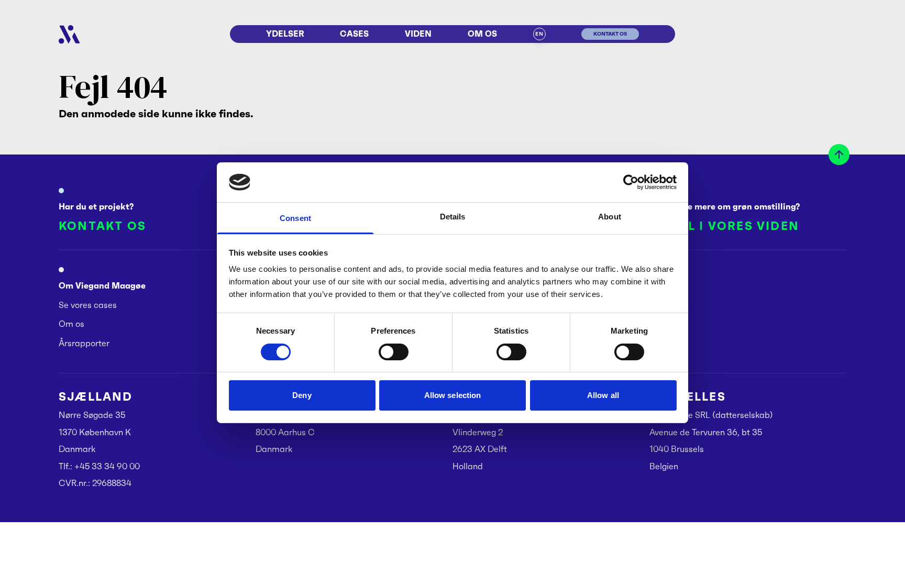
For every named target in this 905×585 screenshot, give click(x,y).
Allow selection (452, 395)
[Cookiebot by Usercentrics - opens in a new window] (631, 182)
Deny (301, 395)
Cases (354, 34)
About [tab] (609, 216)
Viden (418, 34)
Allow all (603, 395)
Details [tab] (453, 216)
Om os (482, 34)
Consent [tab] (295, 218)
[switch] (394, 352)
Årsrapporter (84, 343)
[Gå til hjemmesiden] (69, 34)
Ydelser (285, 34)
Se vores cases (88, 305)
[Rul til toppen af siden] (839, 154)
